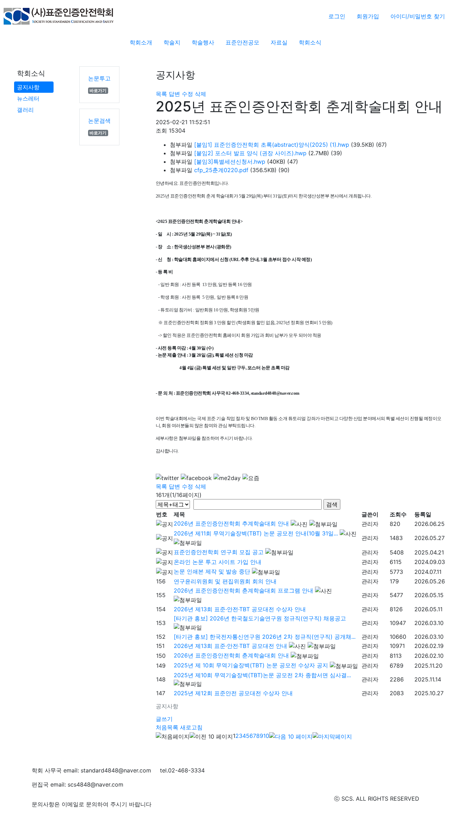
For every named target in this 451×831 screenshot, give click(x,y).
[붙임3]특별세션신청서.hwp (229, 161)
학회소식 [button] (310, 42)
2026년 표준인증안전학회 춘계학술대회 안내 (231, 655)
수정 (187, 93)
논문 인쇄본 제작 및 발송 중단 (212, 571)
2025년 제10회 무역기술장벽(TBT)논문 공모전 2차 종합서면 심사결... (262, 675)
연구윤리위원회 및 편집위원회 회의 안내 (225, 581)
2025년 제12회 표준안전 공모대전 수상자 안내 (233, 693)
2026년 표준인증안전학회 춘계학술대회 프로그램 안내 (243, 590)
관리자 (370, 523)
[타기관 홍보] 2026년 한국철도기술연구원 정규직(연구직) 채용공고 (260, 618)
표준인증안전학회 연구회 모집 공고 (219, 552)
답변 (174, 93)
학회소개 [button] (141, 42)
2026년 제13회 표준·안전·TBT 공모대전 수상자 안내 (240, 609)
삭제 (200, 93)
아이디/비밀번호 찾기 (417, 16)
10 (266, 735)
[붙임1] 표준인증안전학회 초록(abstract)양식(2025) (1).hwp (271, 144)
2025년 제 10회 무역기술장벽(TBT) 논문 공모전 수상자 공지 (251, 665)
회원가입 (368, 16)
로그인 (336, 16)
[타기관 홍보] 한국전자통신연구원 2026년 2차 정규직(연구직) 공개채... (265, 636)
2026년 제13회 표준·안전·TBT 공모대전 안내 (230, 645)
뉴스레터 (28, 98)
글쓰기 (164, 718)
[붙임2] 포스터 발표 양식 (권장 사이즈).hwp (250, 153)
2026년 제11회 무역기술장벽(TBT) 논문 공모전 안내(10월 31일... (256, 533)
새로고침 (191, 727)
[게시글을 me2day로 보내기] (227, 478)
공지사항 (28, 87)
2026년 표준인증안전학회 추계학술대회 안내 (231, 523)
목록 (161, 93)
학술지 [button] (171, 42)
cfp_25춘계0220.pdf (221, 170)
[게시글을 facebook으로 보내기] (196, 478)
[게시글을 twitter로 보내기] (167, 478)
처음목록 (167, 727)
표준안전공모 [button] (242, 42)
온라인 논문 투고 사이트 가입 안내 (217, 561)
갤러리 (25, 109)
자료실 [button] (279, 42)
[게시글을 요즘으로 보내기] (250, 478)
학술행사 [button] (203, 42)
